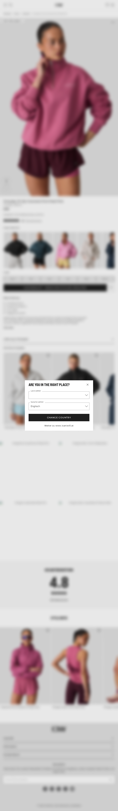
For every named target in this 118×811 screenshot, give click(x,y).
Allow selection (58, 437)
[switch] (44, 416)
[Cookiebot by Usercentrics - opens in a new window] (93, 371)
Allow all (96, 437)
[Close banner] (113, 372)
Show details (101, 428)
